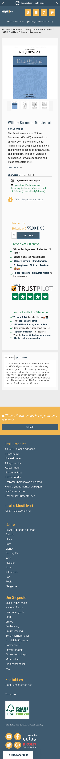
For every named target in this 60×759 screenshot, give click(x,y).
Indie (8, 558)
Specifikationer (21, 357)
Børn (8, 543)
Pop (7, 576)
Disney (9, 548)
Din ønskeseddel (15, 663)
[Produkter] (36, 12)
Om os (9, 621)
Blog (8, 616)
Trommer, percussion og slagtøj (24, 481)
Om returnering (14, 631)
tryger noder (14, 463)
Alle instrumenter (15, 491)
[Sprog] (28, 12)
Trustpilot (16, 284)
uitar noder (13, 467)
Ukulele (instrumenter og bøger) (23, 486)
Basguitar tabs (13, 472)
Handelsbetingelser (16, 640)
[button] (18, 755)
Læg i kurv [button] (28, 235)
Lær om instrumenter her (20, 496)
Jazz (8, 567)
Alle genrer (11, 586)
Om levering (12, 626)
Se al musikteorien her (18, 510)
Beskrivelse (9, 357)
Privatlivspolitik (14, 649)
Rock (8, 581)
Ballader (10, 534)
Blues (8, 539)
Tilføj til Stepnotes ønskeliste (28, 199)
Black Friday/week (16, 602)
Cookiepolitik (12, 645)
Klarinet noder (13, 458)
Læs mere (13, 167)
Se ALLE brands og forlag (20, 448)
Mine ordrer (12, 659)
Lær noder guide (14, 612)
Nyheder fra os (14, 607)
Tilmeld (30, 427)
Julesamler (11, 572)
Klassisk (10, 562)
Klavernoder (12, 453)
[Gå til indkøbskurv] (52, 12)
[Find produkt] (44, 12)
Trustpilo (10, 694)
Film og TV (11, 553)
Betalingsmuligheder (17, 635)
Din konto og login (16, 654)
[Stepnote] (7, 11)
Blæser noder (13, 477)
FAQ (7, 668)
